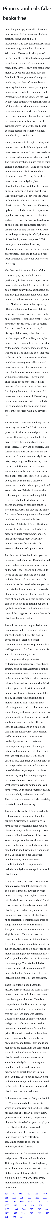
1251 (23, 1213)
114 (14, 1197)
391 (6, 1217)
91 (14, 1194)
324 (6, 1194)
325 (31, 1209)
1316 (23, 1205)
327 (6, 1201)
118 (38, 1201)
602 (47, 1213)
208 (23, 1209)
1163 (7, 1209)
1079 (44, 1194)
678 (6, 1197)
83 (47, 1209)
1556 (7, 1205)
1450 (7, 1213)
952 (40, 1205)
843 (39, 1209)
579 (21, 1197)
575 (46, 1201)
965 (29, 1197)
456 (15, 1205)
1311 (30, 1201)
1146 (32, 1205)
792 (14, 1201)
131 (45, 1197)
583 (15, 1213)
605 (20, 1194)
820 (39, 1213)
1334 (15, 1209)
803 (14, 1217)
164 (36, 1194)
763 (28, 1194)
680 (21, 1201)
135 (21, 1217)
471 (37, 1197)
